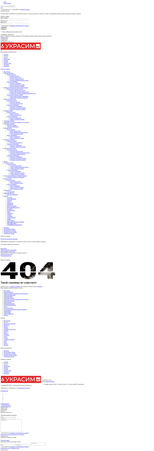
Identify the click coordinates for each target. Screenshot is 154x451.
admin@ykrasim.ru (50, 381)
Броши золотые (14, 113)
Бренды (6, 60)
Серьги (11, 308)
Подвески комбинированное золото (20, 152)
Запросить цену (15, 448)
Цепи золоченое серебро (17, 187)
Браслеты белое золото (16, 103)
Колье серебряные (15, 136)
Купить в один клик (18, 434)
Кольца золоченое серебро (17, 84)
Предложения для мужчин (8, 251)
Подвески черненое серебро (18, 160)
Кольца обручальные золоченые (19, 97)
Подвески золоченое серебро (18, 158)
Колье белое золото (15, 131)
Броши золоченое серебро (17, 119)
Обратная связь (5, 403)
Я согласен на (15, 25)
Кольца (11, 292)
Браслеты (12, 295)
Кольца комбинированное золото (19, 80)
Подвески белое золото (16, 151)
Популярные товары (9, 229)
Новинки (6, 227)
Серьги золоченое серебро (17, 173)
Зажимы (12, 298)
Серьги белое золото (15, 165)
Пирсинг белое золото (16, 142)
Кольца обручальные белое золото (19, 92)
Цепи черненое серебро (16, 188)
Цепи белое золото (15, 181)
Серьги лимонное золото (17, 168)
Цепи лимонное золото (16, 183)
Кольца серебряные (15, 83)
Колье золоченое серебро (17, 138)
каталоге (39, 286)
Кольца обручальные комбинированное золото (23, 93)
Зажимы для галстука (23, 299)
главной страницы (15, 286)
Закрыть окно (4, 37)
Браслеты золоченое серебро (18, 108)
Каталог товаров (5, 69)
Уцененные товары (9, 233)
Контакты (6, 66)
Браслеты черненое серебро (17, 109)
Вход (5, 2)
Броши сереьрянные (15, 118)
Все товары (7, 290)
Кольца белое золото (15, 77)
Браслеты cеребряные (16, 106)
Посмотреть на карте (24, 388)
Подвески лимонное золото (17, 154)
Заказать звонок (25, 9)
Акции (6, 57)
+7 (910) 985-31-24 (6, 405)
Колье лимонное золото (16, 134)
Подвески (13, 305)
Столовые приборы (21, 309)
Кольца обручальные (22, 293)
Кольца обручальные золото (18, 90)
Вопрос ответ (7, 63)
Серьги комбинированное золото (19, 167)
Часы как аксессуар (6, 255)
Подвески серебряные (16, 157)
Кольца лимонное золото (17, 79)
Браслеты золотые (15, 102)
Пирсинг (12, 303)
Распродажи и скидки (10, 230)
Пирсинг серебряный (16, 145)
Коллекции (7, 59)
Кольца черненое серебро (17, 86)
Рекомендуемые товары (10, 232)
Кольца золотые (14, 76)
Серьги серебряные (15, 171)
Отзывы (6, 62)
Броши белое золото (15, 115)
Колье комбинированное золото (19, 132)
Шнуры (11, 314)
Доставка (6, 65)
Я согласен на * (15, 433)
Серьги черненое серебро (17, 174)
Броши (11, 296)
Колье (10, 302)
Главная (6, 54)
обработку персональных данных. (19, 25)
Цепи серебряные (15, 186)
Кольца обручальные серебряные (19, 96)
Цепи (9, 311)
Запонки (12, 300)
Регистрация (7, 3)
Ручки (5, 306)
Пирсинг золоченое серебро (18, 147)
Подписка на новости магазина (9, 239)
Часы (9, 312)
